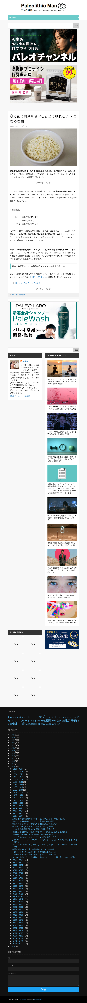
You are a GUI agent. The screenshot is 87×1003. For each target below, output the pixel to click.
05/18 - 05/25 (18, 894)
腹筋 (47, 724)
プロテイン (26, 720)
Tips (10, 717)
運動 (48, 720)
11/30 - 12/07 (18, 779)
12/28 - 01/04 (18, 769)
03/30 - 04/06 (18, 912)
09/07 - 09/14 (18, 811)
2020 (13, 751)
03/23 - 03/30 (18, 915)
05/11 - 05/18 (18, 896)
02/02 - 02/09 (18, 933)
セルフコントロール (67, 717)
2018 (13, 756)
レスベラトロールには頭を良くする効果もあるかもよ (34, 852)
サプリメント (48, 717)
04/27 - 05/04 (18, 902)
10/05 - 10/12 (18, 800)
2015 (13, 764)
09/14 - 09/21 (18, 808)
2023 (13, 743)
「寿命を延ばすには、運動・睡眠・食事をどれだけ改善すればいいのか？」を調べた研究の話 (61, 459)
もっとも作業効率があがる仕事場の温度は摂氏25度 (33, 829)
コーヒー (35, 717)
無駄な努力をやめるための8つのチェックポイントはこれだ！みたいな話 (61, 544)
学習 (54, 720)
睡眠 (17, 295)
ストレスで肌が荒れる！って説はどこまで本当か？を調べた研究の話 (61, 596)
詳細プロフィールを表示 (20, 396)
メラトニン (41, 277)
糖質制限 (22, 295)
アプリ (16, 717)
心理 (22, 723)
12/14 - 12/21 (18, 774)
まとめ (35, 720)
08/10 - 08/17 (18, 862)
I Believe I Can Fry (22, 283)
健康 (67, 720)
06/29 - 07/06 (18, 878)
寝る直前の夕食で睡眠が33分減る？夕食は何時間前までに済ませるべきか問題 (61, 518)
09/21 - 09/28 (18, 806)
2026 (13, 735)
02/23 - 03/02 (18, 925)
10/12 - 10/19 (18, 798)
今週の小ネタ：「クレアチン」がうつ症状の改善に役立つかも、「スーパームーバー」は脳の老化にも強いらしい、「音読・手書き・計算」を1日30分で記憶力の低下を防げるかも (61, 488)
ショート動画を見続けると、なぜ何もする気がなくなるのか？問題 (61, 433)
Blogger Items (38, 999)
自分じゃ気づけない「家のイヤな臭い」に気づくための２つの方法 (39, 832)
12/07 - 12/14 (18, 777)
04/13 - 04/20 (18, 907)
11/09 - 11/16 (18, 787)
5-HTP (32, 277)
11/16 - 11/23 (18, 785)
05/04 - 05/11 (18, 899)
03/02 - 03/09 (18, 923)
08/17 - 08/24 (18, 860)
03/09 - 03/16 (18, 920)
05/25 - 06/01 (18, 891)
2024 (13, 740)
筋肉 (59, 720)
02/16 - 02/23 (18, 928)
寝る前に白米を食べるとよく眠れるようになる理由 (33, 827)
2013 (13, 946)
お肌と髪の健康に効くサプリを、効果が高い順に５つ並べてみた (38, 819)
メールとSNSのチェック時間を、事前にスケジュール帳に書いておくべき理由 (44, 857)
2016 (13, 761)
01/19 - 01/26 (18, 938)
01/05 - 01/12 (18, 944)
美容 (43, 724)
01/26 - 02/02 (18, 936)
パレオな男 (23, 999)
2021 (13, 748)
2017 (13, 758)
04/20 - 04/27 (18, 904)
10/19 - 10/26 (18, 795)
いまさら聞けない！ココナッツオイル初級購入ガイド (34, 837)
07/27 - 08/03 (18, 868)
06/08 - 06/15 (18, 886)
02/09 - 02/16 (18, 931)
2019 (13, 753)
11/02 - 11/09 (18, 790)
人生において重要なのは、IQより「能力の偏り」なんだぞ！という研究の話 (61, 621)
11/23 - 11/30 (18, 782)
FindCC (37, 283)
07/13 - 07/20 (18, 873)
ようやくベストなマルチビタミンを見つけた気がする (34, 854)
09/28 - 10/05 (18, 803)
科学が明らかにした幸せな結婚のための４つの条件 (33, 849)
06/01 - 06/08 (18, 889)
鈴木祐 (25, 361)
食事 (13, 295)
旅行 (58, 724)
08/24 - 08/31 (18, 816)
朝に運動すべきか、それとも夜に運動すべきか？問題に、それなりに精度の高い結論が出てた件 (61, 381)
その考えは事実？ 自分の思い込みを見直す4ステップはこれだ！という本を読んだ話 (62, 570)
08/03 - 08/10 (18, 865)
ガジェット (25, 717)
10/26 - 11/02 (18, 793)
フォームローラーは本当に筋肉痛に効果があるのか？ (34, 834)
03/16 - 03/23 (18, 918)
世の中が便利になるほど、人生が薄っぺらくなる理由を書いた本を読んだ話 (61, 408)
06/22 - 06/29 (18, 881)
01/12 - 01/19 (18, 941)
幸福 (74, 720)
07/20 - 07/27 (18, 870)
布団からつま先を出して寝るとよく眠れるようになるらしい (36, 824)
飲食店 (42, 721)
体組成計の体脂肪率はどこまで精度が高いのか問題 (33, 821)
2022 (13, 745)
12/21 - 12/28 (18, 771)
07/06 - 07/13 (18, 876)
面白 (54, 724)
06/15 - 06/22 (18, 883)
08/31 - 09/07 (18, 813)
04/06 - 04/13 (18, 910)
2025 (13, 737)
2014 (13, 766)
